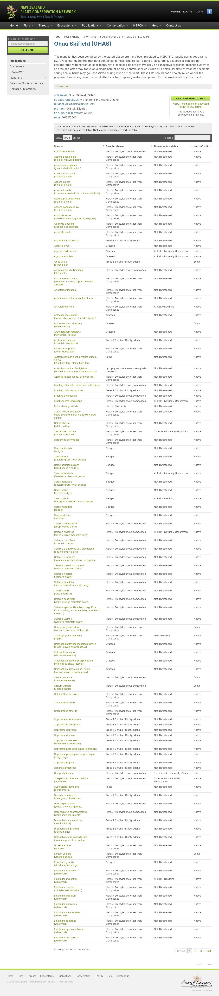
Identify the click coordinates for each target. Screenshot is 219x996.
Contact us (173, 25)
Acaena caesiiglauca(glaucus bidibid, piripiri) (67, 167)
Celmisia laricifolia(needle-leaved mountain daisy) (71, 584)
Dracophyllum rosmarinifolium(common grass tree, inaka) (70, 838)
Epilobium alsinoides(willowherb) (65, 872)
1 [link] (189, 950)
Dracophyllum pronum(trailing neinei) (66, 830)
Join (199, 11)
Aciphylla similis (62, 232)
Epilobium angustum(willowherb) (65, 880)
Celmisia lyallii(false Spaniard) (63, 592)
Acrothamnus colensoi (66, 240)
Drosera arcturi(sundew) (62, 847)
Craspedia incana (64, 773)
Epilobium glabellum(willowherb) (65, 897)
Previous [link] (180, 950)
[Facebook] (209, 11)
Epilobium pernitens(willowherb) (65, 922)
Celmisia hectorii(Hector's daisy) (63, 575)
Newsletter (16, 72)
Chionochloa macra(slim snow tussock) (65, 654)
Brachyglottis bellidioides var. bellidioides (77, 385)
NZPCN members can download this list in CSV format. (191, 105)
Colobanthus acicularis (66, 694)
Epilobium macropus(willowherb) (65, 906)
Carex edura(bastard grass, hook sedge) (70, 458)
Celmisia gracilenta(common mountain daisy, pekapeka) (75, 559)
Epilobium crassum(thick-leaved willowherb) (68, 889)
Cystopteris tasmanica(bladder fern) (66, 788)
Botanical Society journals (26, 83)
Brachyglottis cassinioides (68, 390)
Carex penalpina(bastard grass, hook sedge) (70, 483)
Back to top (204, 964)
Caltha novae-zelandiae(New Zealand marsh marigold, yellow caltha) (75, 414)
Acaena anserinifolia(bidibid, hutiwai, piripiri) (67, 158)
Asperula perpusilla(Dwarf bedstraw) (64, 350)
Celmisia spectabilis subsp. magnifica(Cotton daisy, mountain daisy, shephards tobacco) (77, 610)
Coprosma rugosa (64, 762)
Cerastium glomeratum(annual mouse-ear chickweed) (71, 629)
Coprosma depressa (65, 729)
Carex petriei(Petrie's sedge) (63, 492)
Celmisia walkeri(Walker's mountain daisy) (68, 620)
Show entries (68, 137)
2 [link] (195, 950)
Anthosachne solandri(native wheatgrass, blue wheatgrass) (75, 316)
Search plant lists (111, 37)
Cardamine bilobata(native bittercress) (65, 433)
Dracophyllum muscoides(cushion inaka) (68, 822)
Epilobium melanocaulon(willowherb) (67, 914)
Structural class (115, 146)
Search (28, 50)
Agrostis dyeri (61, 245)
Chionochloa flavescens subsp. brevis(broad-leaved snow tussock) (75, 645)
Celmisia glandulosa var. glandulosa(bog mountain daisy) (74, 550)
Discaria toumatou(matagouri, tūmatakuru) (67, 797)
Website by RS (66, 981)
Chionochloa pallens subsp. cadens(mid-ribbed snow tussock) (73, 662)
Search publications (21, 39)
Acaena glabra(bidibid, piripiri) (63, 183)
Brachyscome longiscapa (68, 401)
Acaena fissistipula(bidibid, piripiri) (64, 175)
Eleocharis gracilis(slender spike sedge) (66, 864)
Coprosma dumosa (64, 735)
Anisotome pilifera (64, 306)
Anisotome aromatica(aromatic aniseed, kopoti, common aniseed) (73, 281)
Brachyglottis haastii (65, 395)
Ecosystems (65, 25)
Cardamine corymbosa (66, 439)
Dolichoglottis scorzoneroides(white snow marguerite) (70, 813)
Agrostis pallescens (65, 251)
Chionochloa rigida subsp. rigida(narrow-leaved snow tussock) (72, 670)
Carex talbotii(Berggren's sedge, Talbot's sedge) (73, 500)
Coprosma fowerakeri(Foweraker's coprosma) (67, 742)
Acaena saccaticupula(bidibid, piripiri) (66, 208)
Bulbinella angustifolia (66, 406)
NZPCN (138, 25)
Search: (169, 137)
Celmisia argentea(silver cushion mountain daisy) (71, 533)
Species (58, 146)
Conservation (116, 25)
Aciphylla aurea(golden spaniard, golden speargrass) (75, 217)
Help (155, 25)
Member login (181, 11)
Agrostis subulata (63, 256)
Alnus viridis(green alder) (61, 263)
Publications (90, 25)
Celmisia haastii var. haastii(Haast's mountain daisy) (69, 567)
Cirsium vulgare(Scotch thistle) (62, 687)
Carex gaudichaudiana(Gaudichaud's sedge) (66, 466)
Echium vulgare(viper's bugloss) (63, 855)
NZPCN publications (22, 89)
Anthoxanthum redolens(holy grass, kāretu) (67, 333)
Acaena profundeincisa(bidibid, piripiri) (67, 200)
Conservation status (166, 146)
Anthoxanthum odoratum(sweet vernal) (68, 325)
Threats (43, 25)
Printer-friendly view (191, 98)
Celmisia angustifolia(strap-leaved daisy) (65, 525)
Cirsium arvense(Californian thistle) (64, 679)
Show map (62, 86)
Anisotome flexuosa (65, 289)
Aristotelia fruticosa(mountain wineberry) (66, 342)
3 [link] (201, 950)
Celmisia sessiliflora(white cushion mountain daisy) (71, 600)
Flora (26, 25)
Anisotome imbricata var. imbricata (73, 298)
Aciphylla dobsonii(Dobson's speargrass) (66, 225)
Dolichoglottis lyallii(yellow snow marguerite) (68, 805)
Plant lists (15, 77)
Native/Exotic (201, 146)
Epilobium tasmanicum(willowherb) (66, 939)
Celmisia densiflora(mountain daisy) (64, 542)
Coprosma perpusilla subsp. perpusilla (75, 748)
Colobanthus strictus (65, 710)
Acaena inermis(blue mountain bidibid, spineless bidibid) (77, 192)
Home (14, 25)
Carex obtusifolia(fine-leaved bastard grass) (69, 475)
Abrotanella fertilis (64, 151)
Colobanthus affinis (64, 702)
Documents (16, 66)
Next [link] (208, 950)
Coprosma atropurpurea (67, 719)
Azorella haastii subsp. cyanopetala (74, 376)
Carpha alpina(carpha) (62, 517)
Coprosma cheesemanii (67, 724)
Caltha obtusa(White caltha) (62, 425)
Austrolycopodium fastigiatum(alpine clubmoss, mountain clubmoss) (75, 370)
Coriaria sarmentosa (65, 767)
